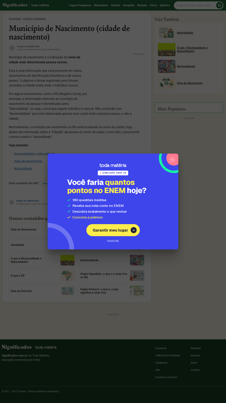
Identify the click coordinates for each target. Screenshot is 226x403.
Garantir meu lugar (110, 230)
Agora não (113, 240)
